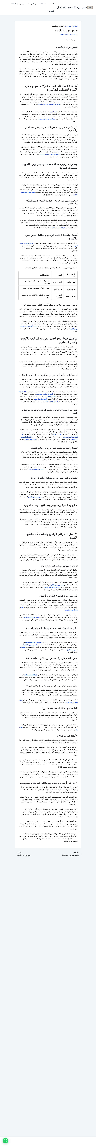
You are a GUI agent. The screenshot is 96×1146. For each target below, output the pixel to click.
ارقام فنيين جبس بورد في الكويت (50, 154)
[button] (28, 3)
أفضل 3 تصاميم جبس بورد (44, 394)
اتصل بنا (51, 11)
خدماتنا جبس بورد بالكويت (37, 3)
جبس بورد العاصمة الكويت (33, 642)
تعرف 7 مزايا (57, 434)
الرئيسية (51, 3)
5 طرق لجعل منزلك (51, 401)
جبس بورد (68, 26)
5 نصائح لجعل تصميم (30, 439)
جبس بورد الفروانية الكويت (52, 587)
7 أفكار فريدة (23, 391)
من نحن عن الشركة (18, 3)
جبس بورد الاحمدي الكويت (31, 617)
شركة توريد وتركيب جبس (47, 119)
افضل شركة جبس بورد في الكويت (49, 104)
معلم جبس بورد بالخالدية (30, 645)
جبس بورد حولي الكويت (36, 469)
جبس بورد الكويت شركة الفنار (72, 7)
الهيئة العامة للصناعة (30, 675)
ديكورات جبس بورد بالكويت (57, 227)
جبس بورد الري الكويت (57, 585)
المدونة (75, 26)
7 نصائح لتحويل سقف (40, 399)
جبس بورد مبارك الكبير (35, 497)
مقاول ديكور (54, 111)
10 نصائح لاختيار (51, 396)
